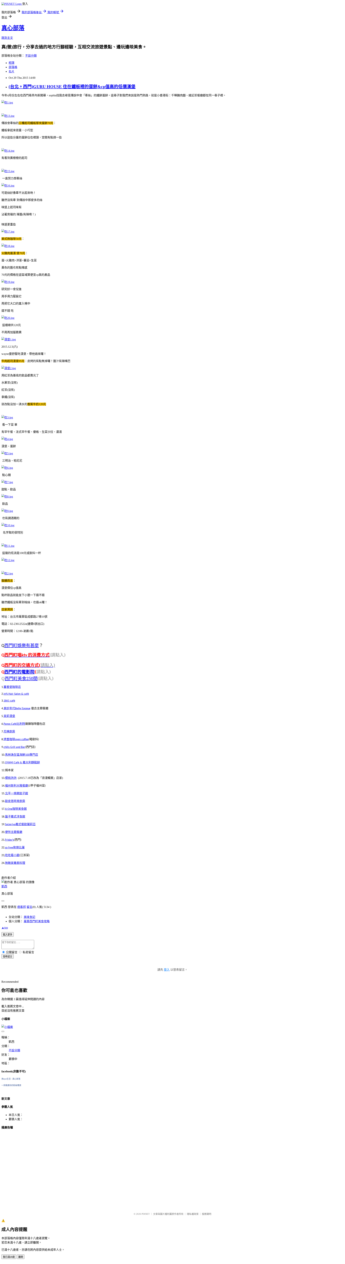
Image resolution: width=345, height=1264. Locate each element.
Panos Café (10, 724)
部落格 (13, 67)
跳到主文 (7, 37)
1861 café (9, 700)
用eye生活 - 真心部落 (10, 1079)
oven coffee (22, 739)
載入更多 (7, 934)
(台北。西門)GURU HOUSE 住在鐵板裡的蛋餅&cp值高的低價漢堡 (72, 86)
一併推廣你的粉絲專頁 (11, 1085)
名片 (11, 71)
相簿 (11, 62)
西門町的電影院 (19, 672)
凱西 (4, 886)
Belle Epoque (22, 708)
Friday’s (9, 840)
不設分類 (31, 55)
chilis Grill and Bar (14, 747)
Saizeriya (10, 824)
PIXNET (146, 1214)
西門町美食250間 (21, 678)
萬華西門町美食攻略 (37, 921)
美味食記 (29, 917)
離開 (20, 1257)
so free (9, 847)
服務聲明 (206, 1214)
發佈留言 (7, 956)
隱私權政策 (193, 1214)
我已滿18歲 (9, 1257)
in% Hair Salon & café (16, 694)
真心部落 (12, 28)
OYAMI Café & (14, 762)
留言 (29, 906)
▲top (4, 927)
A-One (8, 809)
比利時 (21, 724)
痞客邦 (21, 906)
